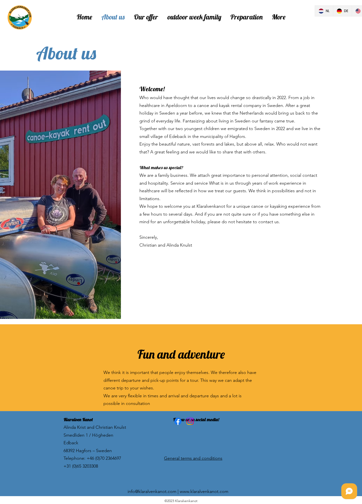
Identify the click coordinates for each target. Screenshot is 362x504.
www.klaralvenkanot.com (204, 491)
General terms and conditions (193, 458)
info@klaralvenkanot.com (152, 491)
